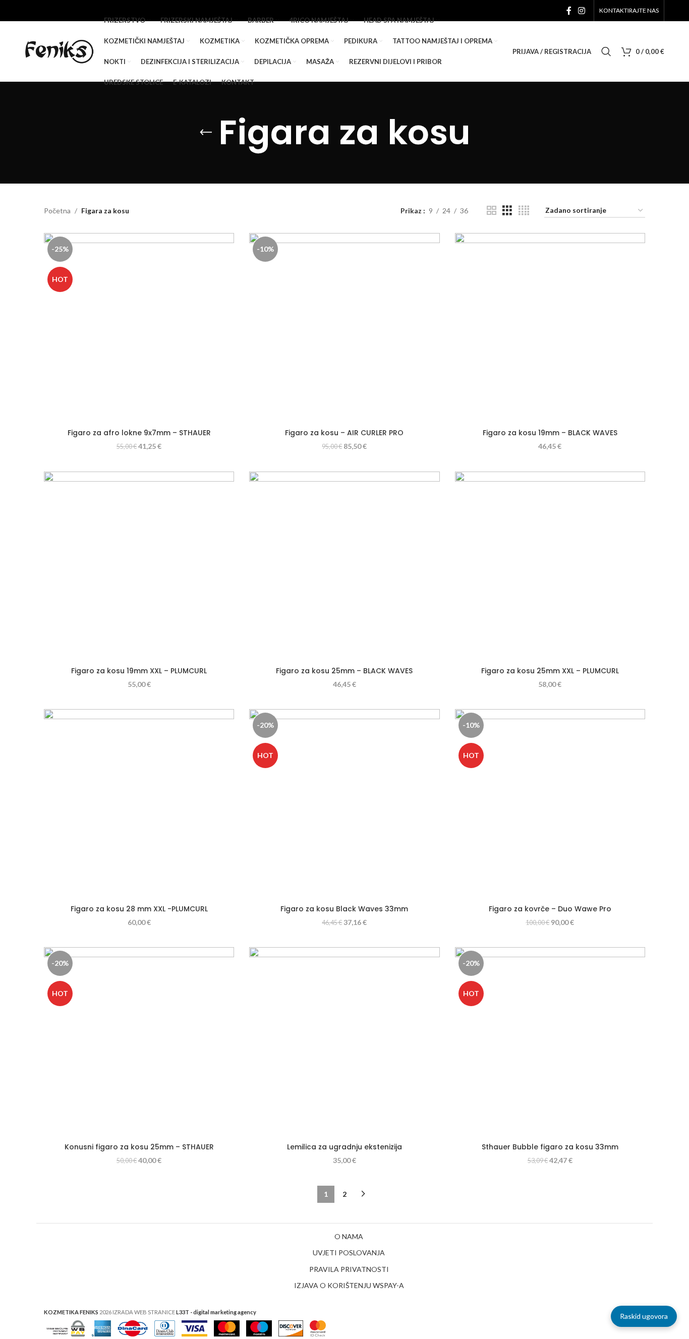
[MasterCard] (226, 1327)
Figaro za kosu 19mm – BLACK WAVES (550, 433)
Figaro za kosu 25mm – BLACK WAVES (344, 671)
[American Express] (101, 1327)
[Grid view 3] (507, 210)
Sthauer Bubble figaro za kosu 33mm (550, 1147)
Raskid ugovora (644, 1316)
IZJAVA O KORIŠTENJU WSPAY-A (349, 1285)
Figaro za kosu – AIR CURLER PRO (344, 433)
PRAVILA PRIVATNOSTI (349, 1269)
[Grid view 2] (491, 210)
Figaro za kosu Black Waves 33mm (344, 909)
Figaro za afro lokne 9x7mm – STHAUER (139, 433)
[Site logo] (59, 50)
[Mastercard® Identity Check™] (317, 1327)
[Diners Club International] (165, 1327)
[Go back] (205, 133)
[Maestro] (259, 1327)
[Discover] (291, 1327)
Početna (57, 210)
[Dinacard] (132, 1327)
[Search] (606, 51)
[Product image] (344, 328)
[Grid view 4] (524, 210)
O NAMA (348, 1236)
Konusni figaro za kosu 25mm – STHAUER (139, 1147)
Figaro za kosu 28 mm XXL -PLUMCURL (139, 909)
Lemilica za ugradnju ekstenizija (344, 1147)
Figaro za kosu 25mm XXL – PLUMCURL (550, 671)
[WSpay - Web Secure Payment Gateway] (65, 1327)
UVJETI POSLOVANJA (349, 1252)
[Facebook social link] (569, 10)
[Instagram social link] (582, 10)
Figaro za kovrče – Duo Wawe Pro (550, 909)
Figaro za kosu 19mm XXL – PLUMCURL (139, 671)
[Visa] (194, 1327)
